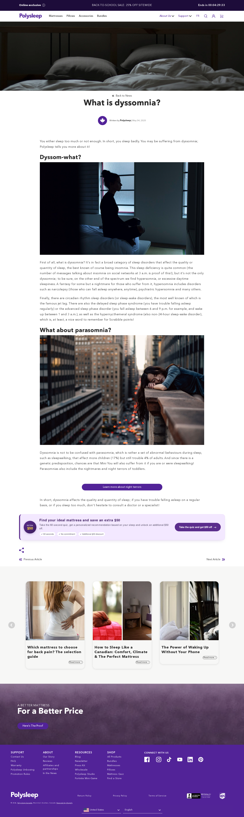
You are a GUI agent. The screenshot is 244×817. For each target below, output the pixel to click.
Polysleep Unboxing (23, 770)
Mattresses (56, 16)
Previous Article (33, 559)
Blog (78, 757)
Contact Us (17, 757)
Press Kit (80, 765)
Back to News (124, 96)
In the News (50, 773)
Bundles (102, 16)
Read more (75, 662)
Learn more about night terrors (122, 487)
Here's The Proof (33, 726)
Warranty (16, 765)
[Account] (213, 16)
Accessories (86, 16)
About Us (165, 16)
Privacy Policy (120, 796)
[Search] (205, 16)
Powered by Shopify (64, 803)
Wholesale (81, 770)
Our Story (49, 757)
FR (197, 16)
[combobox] (101, 810)
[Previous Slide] (11, 625)
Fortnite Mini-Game (86, 778)
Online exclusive (30, 5)
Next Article (213, 559)
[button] (221, 16)
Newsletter (81, 761)
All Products (114, 757)
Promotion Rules (20, 774)
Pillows (71, 16)
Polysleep (125, 120)
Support (183, 16)
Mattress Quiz (115, 774)
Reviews (47, 761)
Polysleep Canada (24, 803)
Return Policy (84, 796)
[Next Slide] (232, 625)
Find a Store (114, 778)
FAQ (13, 761)
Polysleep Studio (85, 774)
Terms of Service (157, 796)
